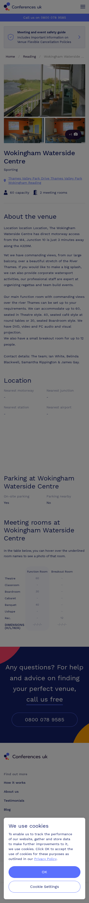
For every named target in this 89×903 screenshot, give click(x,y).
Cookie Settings (44, 886)
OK (44, 872)
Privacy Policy (45, 859)
